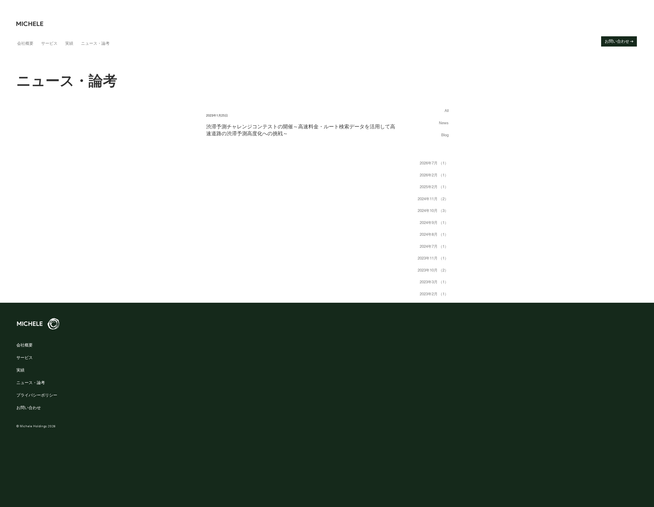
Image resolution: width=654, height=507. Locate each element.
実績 (20, 370)
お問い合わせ (28, 407)
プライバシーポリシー (36, 395)
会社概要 (24, 344)
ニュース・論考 (30, 382)
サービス (24, 357)
